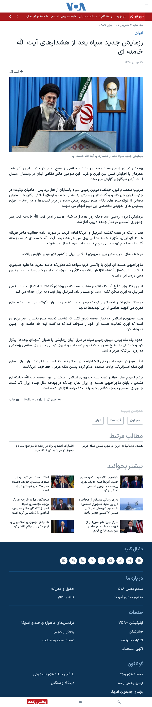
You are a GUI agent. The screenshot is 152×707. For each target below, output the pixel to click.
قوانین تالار (66, 597)
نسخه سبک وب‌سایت (58, 640)
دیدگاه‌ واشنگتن (62, 683)
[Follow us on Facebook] (139, 560)
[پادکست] (73, 560)
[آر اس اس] (82, 560)
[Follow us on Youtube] (111, 560)
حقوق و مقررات (62, 589)
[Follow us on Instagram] (101, 560)
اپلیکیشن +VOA (131, 623)
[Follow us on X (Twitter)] (120, 560)
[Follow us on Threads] (92, 560)
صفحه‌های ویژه (131, 674)
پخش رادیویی (63, 631)
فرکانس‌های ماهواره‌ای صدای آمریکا (47, 623)
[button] (17, 17)
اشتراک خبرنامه (132, 640)
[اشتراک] (63, 560)
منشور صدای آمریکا (128, 597)
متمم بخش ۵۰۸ (130, 589)
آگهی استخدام (132, 649)
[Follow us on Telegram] (129, 560)
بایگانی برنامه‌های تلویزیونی (53, 674)
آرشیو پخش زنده (130, 683)
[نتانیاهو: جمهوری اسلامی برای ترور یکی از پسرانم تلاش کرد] (62, 526)
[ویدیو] (80, 702)
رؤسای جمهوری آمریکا (127, 691)
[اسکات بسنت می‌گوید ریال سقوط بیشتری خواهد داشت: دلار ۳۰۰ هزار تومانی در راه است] (62, 482)
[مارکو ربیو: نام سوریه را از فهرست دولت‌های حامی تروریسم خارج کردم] (131, 526)
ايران (139, 33)
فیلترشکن (136, 631)
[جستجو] (119, 702)
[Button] (16, 71)
